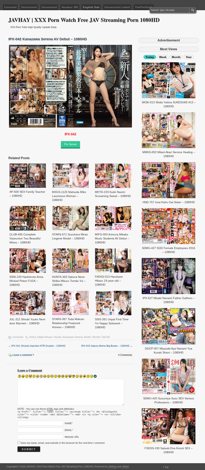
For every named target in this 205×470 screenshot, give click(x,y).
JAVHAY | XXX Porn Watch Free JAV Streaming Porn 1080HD (84, 20)
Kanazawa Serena (73, 337)
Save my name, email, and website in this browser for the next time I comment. (63, 443)
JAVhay (112, 466)
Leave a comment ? (23, 355)
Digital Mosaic (44, 337)
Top (167, 467)
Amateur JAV (70, 7)
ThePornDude (144, 7)
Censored (10, 7)
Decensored (29, 7)
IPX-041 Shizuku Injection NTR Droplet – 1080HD (36, 345)
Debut (32, 337)
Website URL (72, 437)
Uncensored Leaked (117, 7)
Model (87, 337)
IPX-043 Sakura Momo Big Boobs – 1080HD (107, 345)
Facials (57, 337)
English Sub (91, 7)
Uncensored (49, 7)
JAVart (125, 466)
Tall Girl (106, 337)
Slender (96, 337)
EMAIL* (69, 430)
